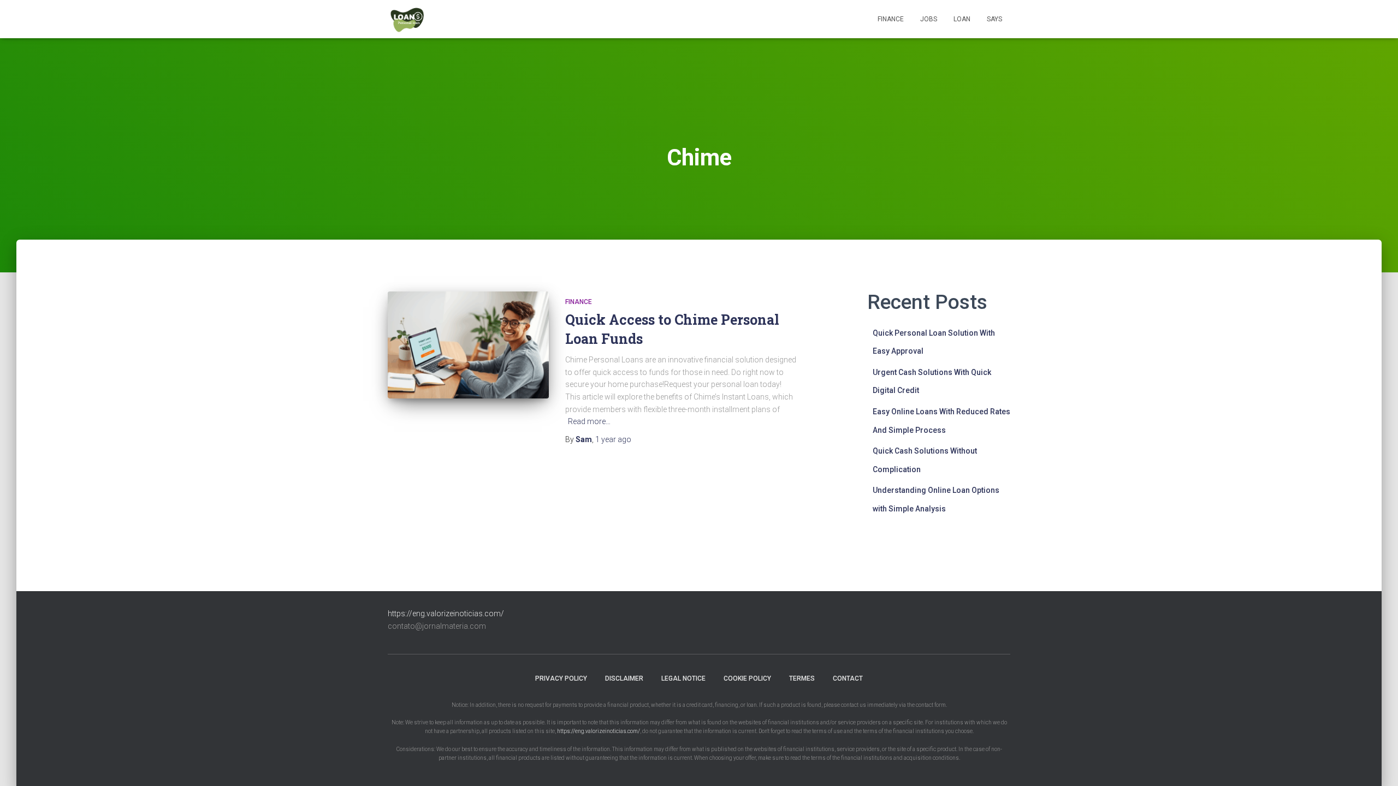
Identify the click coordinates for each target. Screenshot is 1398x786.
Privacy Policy (561, 678)
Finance (891, 19)
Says (994, 19)
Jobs (928, 19)
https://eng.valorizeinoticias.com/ (446, 613)
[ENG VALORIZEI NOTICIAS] (408, 19)
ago (613, 439)
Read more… (589, 421)
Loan (961, 19)
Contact (848, 678)
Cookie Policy (747, 678)
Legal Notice (683, 678)
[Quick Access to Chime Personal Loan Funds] (468, 345)
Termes (802, 678)
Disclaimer (624, 678)
